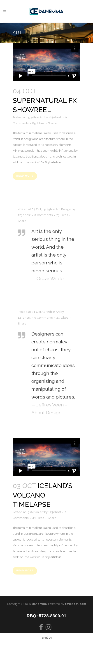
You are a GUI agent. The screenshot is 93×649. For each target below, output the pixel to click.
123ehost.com (75, 604)
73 (62, 215)
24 (62, 317)
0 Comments (43, 215)
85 (38, 123)
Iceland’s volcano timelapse (42, 495)
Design (66, 209)
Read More (24, 175)
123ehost (55, 117)
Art (42, 117)
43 (38, 518)
